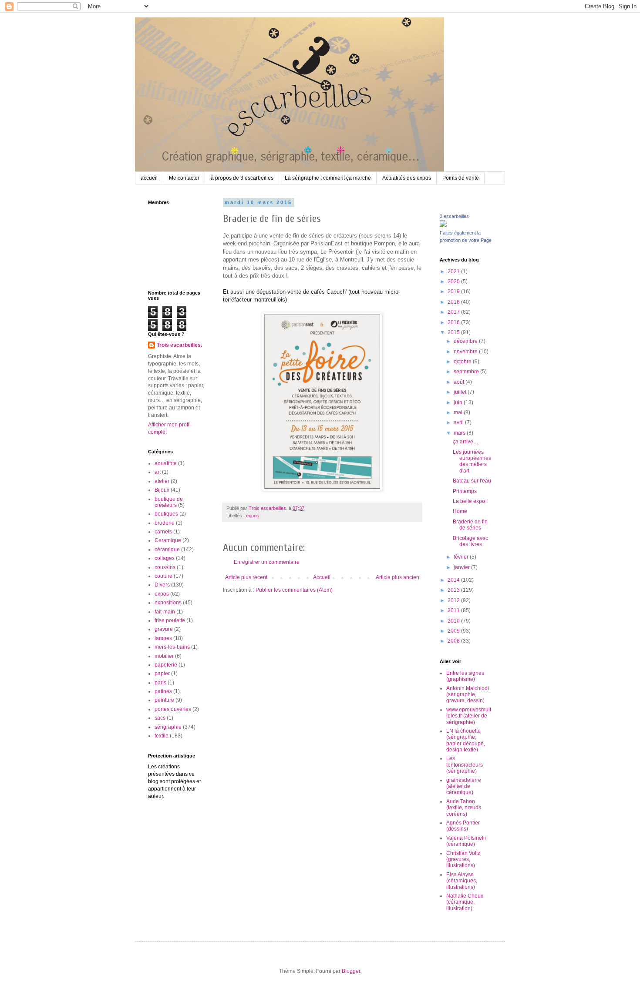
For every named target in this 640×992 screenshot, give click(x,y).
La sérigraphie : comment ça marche (328, 178)
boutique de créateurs (169, 502)
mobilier (164, 656)
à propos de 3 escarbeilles (242, 178)
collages (165, 558)
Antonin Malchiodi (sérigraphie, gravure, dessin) (467, 694)
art (158, 472)
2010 (454, 621)
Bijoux (162, 490)
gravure (164, 629)
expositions (168, 603)
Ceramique (168, 540)
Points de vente (460, 178)
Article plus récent (246, 577)
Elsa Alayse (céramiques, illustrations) (461, 880)
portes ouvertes (173, 709)
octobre (463, 362)
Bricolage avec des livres (470, 541)
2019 (454, 291)
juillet (461, 392)
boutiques (166, 514)
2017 (454, 312)
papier (162, 673)
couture (163, 576)
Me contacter (184, 178)
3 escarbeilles (454, 216)
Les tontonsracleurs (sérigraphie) (464, 764)
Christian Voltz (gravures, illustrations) (463, 859)
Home (460, 511)
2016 (454, 322)
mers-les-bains (172, 647)
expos (252, 515)
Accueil (321, 577)
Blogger (351, 971)
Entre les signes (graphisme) (465, 676)
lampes (163, 638)
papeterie (166, 665)
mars (460, 433)
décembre (466, 341)
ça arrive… (465, 442)
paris (160, 683)
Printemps (465, 491)
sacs (160, 718)
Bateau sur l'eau (472, 481)
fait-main (165, 612)
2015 (454, 332)
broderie (165, 523)
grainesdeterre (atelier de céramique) (463, 786)
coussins (165, 567)
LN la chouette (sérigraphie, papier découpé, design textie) (465, 740)
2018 (454, 302)
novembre (466, 352)
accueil (149, 178)
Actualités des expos (406, 178)
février (462, 557)
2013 (454, 590)
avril (459, 422)
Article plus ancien (397, 577)
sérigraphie (168, 727)
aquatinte (166, 463)
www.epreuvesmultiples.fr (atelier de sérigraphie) (468, 716)
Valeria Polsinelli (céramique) (466, 841)
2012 (454, 600)
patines (163, 691)
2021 (454, 271)
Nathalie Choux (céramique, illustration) (464, 902)
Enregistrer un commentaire (267, 562)
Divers (162, 585)
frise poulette (170, 620)
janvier (462, 567)
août (459, 382)
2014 (454, 580)
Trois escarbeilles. (179, 345)
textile (161, 736)
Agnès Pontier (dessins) (463, 826)
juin (459, 402)
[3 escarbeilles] (443, 225)
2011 (454, 610)
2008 (454, 641)
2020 (454, 281)
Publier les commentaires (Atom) (294, 590)
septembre (467, 372)
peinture (164, 700)
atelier (162, 481)
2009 (454, 631)
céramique (167, 549)
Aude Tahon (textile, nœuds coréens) (463, 807)
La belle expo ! (470, 501)
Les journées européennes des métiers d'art (472, 461)
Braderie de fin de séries (470, 525)
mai (459, 412)
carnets (163, 532)
